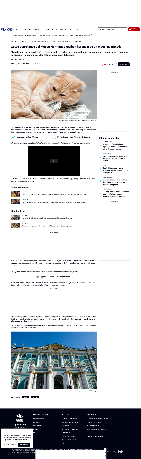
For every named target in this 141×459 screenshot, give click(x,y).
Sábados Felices (107, 153)
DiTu (34, 433)
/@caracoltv (110, 64)
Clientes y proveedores (69, 419)
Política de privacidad (94, 422)
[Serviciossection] (78, 414)
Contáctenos (66, 426)
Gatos (35, 397)
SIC (88, 433)
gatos (23, 127)
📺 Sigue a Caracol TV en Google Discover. (75, 137)
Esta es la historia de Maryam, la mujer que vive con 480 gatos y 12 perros (47, 218)
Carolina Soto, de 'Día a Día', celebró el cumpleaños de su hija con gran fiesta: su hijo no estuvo (54, 194)
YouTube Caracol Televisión (83, 35)
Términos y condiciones (95, 436)
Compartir (125, 64)
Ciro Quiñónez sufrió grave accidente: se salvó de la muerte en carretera (115, 170)
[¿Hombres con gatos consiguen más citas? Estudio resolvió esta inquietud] (15, 225)
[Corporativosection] (107, 414)
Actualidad (24, 41)
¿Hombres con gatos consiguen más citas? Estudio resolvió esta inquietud (47, 226)
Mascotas (25, 215)
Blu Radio (36, 422)
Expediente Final (107, 141)
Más (78, 29)
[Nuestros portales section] (49, 414)
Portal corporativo (93, 426)
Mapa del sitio (66, 433)
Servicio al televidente (69, 440)
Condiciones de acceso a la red (97, 419)
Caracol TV (14, 41)
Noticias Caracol (38, 419)
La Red (105, 165)
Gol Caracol (37, 426)
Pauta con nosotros (68, 436)
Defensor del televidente (70, 429)
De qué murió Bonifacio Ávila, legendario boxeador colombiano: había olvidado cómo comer (116, 146)
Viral (25, 397)
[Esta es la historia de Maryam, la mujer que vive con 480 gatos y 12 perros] (15, 217)
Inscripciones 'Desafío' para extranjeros (23, 35)
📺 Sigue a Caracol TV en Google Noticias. (55, 277)
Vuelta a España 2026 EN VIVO (62, 35)
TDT (63, 443)
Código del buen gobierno (70, 422)
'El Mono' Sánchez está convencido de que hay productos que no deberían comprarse (116, 182)
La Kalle (36, 429)
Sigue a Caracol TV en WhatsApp (28, 137)
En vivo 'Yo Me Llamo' (44, 35)
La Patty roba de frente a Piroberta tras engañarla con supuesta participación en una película (116, 194)
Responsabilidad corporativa (96, 429)
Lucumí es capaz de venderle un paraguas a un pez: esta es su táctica (115, 158)
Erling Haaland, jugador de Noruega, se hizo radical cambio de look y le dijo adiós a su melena (53, 202)
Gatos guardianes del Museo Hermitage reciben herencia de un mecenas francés (57, 41)
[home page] (7, 29)
